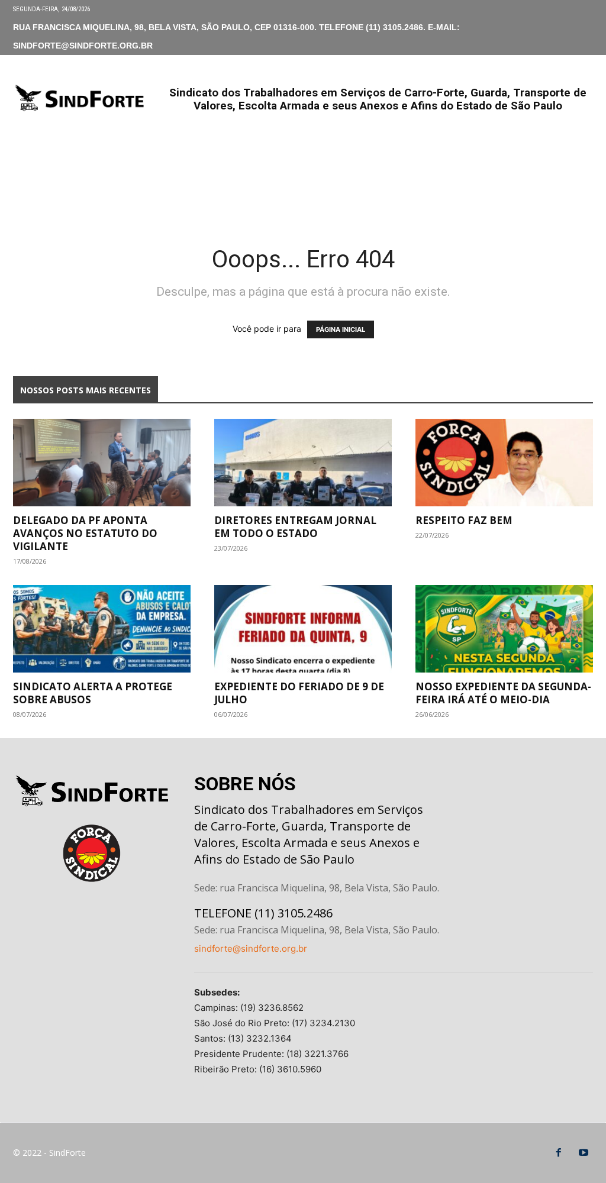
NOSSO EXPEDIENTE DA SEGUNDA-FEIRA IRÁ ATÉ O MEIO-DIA (503, 693)
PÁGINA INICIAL (340, 329)
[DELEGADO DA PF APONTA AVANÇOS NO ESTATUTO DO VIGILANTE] (102, 462)
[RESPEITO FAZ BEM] (504, 462)
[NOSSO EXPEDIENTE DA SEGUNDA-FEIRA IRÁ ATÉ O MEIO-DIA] (504, 629)
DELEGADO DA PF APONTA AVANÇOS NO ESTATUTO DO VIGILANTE (85, 533)
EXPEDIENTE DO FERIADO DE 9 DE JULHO (299, 693)
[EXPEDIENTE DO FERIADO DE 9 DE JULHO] (303, 629)
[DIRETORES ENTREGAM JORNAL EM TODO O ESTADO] (303, 462)
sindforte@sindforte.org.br (250, 948)
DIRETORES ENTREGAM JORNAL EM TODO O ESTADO (295, 526)
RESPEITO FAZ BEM (463, 520)
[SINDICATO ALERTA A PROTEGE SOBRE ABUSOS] (102, 629)
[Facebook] (558, 1152)
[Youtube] (583, 1152)
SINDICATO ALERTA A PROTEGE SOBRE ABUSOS (92, 693)
